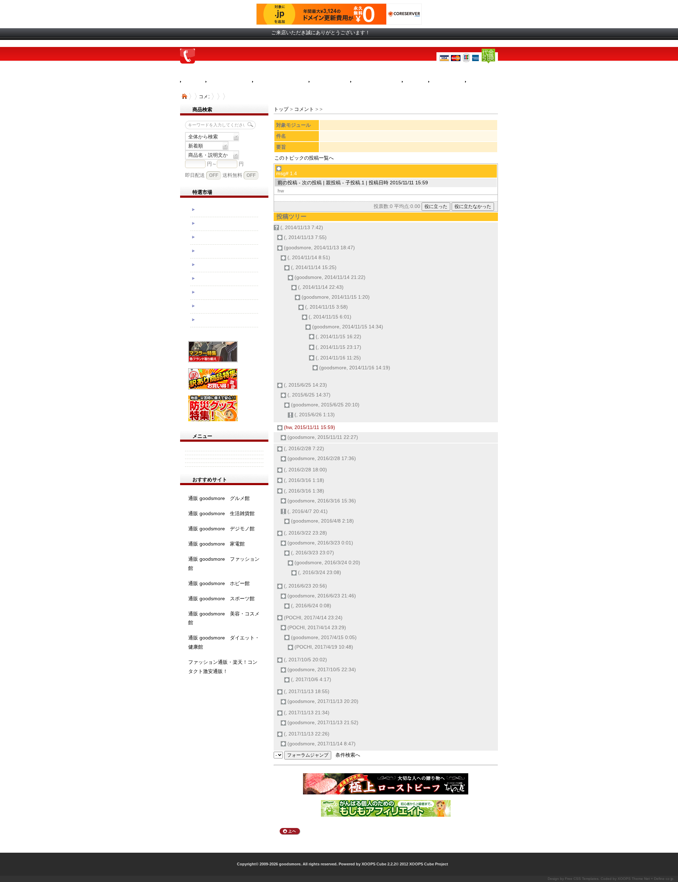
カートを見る (486, 82)
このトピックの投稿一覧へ (304, 158)
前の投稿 (287, 182)
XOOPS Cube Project (428, 864)
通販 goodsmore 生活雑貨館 (221, 513)
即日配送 (195, 175)
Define (659, 879)
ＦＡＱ (415, 82)
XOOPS (624, 879)
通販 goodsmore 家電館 (216, 544)
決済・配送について (280, 82)
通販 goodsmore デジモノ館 (221, 528)
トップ (281, 109)
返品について (329, 82)
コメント (304, 109)
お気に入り (446, 82)
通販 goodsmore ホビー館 (219, 583)
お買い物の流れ (229, 82)
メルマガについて (376, 82)
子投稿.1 (354, 182)
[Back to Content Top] (290, 833)
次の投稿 (312, 182)
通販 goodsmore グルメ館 (219, 498)
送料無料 (232, 175)
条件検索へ (347, 755)
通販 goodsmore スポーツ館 (221, 598)
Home (193, 81)
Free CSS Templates (582, 879)
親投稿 (333, 182)
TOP (185, 96)
